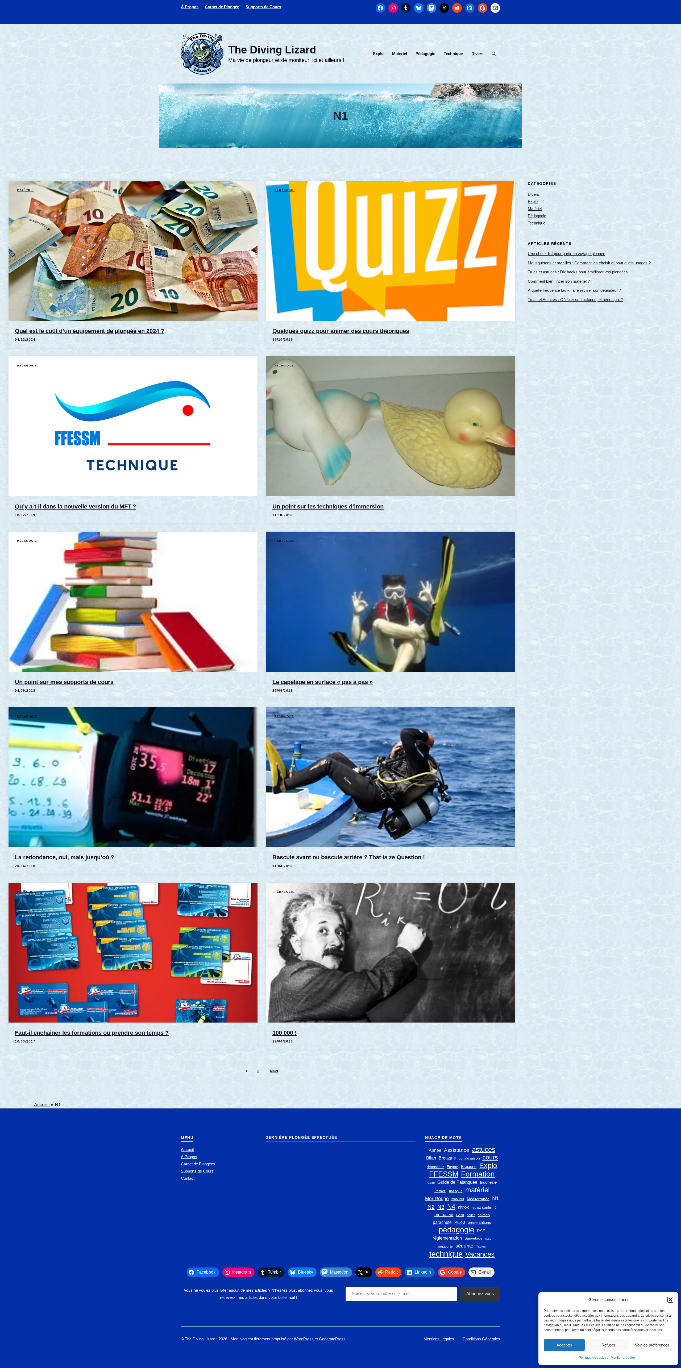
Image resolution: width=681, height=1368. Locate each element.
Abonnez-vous (480, 1293)
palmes (483, 1215)
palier (471, 1215)
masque (456, 1191)
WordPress (304, 1339)
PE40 (459, 1222)
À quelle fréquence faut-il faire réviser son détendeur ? (574, 290)
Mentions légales (623, 1357)
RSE (481, 1231)
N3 (441, 1207)
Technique (453, 53)
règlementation (447, 1238)
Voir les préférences (652, 1345)
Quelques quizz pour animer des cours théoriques (340, 331)
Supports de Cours (263, 7)
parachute (442, 1222)
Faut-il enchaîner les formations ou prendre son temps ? (92, 1032)
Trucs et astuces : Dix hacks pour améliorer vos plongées (578, 272)
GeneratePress (332, 1339)
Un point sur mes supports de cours (64, 682)
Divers (477, 53)
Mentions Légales (438, 1339)
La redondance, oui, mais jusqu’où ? (64, 857)
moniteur (457, 1199)
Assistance (456, 1150)
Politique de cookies (593, 1357)
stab (488, 1238)
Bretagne (447, 1158)
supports (445, 1246)
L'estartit (440, 1191)
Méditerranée (478, 1199)
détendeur (435, 1167)
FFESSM (443, 1174)
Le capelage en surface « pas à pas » (322, 682)
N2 (431, 1207)
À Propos (189, 7)
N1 (495, 1198)
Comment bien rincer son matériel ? (559, 281)
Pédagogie (425, 53)
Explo (378, 53)
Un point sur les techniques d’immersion (328, 506)
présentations (479, 1222)
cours (490, 1157)
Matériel (399, 53)
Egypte (452, 1167)
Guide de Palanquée (457, 1182)
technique (446, 1253)
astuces (483, 1149)
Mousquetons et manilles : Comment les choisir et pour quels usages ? (589, 263)
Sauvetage (473, 1238)
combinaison (469, 1158)
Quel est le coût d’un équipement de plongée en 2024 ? (89, 331)
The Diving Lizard (272, 50)
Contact (187, 1178)
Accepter (564, 1345)
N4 (451, 1206)
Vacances (480, 1254)
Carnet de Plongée (222, 7)
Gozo (431, 1182)
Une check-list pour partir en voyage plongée (566, 253)
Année (435, 1150)
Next (274, 1071)
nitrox (463, 1207)
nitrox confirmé (484, 1207)
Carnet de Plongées (198, 1164)
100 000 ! (284, 1032)
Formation (478, 1174)
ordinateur (444, 1214)
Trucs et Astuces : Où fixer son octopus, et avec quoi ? (575, 299)
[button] (670, 1299)
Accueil (41, 1104)
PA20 (460, 1215)
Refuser (608, 1345)
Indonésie (488, 1182)
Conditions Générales (481, 1339)
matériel (477, 1190)
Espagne (468, 1166)
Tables (481, 1246)
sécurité (464, 1246)
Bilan (431, 1158)
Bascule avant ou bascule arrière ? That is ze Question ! (348, 857)
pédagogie (456, 1229)
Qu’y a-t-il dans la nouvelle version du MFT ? (75, 506)
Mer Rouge (437, 1198)
